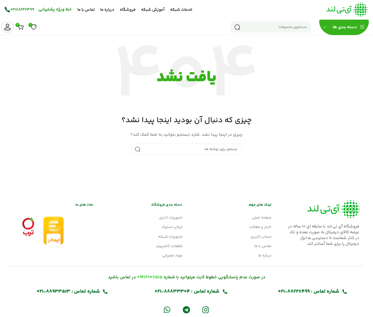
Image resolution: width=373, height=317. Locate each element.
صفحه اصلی (261, 218)
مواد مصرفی (172, 256)
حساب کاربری (260, 237)
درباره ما (264, 256)
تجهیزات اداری (170, 218)
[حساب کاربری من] (7, 27)
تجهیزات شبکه (170, 237)
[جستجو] (237, 27)
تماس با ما (262, 246)
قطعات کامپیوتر (169, 246)
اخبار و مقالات (260, 227)
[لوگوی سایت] (347, 10)
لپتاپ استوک (171, 227)
